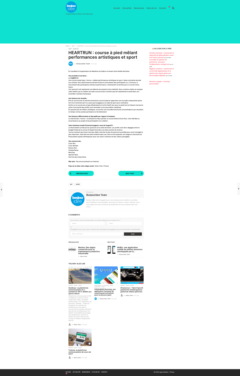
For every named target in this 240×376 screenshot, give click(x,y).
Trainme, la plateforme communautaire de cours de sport (79, 352)
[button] (173, 8)
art (71, 184)
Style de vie (152, 8)
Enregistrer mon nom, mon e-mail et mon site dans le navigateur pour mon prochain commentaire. (105, 229)
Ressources (139, 8)
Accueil (116, 8)
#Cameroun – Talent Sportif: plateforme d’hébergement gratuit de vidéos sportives (131, 290)
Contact (162, 8)
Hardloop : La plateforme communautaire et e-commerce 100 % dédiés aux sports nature (80, 290)
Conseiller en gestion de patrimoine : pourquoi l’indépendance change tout (159, 62)
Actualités (127, 8)
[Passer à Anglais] (169, 6)
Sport (111, 285)
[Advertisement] (120, 30)
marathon (97, 286)
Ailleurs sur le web (162, 49)
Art (70, 49)
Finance (70, 285)
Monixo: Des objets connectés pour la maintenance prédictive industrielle (89, 250)
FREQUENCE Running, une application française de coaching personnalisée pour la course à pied (105, 292)
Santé (76, 49)
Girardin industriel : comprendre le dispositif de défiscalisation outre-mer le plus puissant (161, 55)
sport (78, 184)
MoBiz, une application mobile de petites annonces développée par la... (129, 249)
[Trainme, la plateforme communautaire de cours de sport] (80, 337)
